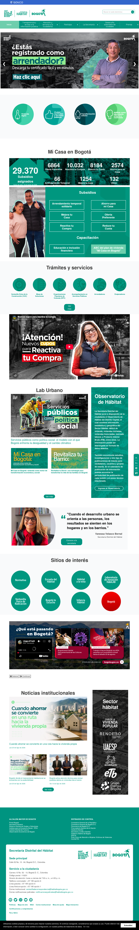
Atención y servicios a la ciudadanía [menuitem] (46, 25)
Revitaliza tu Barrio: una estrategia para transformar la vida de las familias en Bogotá (69, 471)
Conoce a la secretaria (71, 541)
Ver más (69, 307)
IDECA (73, 835)
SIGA (32, 905)
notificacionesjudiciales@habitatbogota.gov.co (54, 892)
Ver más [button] (86, 926)
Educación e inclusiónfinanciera (67, 249)
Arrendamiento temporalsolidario (66, 205)
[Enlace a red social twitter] (15, 900)
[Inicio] (25, 13)
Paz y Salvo (13, 913)
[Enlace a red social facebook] (10, 900)
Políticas (12, 905)
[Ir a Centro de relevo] (136, 472)
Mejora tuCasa (66, 216)
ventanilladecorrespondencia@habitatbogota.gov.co (47, 889)
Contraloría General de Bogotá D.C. (83, 824)
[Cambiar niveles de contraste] (136, 468)
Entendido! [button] (128, 925)
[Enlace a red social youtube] (25, 900)
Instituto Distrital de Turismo (19, 830)
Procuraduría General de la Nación (83, 828)
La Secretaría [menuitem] (87, 26)
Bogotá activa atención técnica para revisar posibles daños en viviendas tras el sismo (66, 779)
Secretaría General (16, 824)
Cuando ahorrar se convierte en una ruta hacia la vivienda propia (43, 743)
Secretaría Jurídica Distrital (80, 831)
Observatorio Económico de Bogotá (22, 831)
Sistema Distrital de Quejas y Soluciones (23, 826)
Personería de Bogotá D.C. (80, 826)
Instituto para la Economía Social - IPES (23, 828)
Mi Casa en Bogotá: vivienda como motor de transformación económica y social (29, 471)
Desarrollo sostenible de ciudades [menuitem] (110, 25)
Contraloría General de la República (83, 822)
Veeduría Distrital (77, 830)
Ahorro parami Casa (108, 205)
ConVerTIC (75, 839)
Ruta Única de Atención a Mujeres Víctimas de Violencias (91, 837)
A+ (136, 462)
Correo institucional (43, 905)
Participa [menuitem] (65, 26)
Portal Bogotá (14, 822)
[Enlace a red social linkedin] (31, 900)
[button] (4, 63)
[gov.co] (16, 2)
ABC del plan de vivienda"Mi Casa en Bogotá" (108, 249)
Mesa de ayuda (58, 905)
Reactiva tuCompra (67, 227)
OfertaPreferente (108, 216)
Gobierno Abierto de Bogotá (81, 833)
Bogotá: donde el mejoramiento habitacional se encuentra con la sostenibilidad (27, 779)
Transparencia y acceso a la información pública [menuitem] (29, 25)
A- (136, 457)
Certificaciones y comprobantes (21, 909)
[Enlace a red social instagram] (20, 900)
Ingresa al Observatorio (109, 488)
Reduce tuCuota (108, 227)
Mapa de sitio (23, 905)
